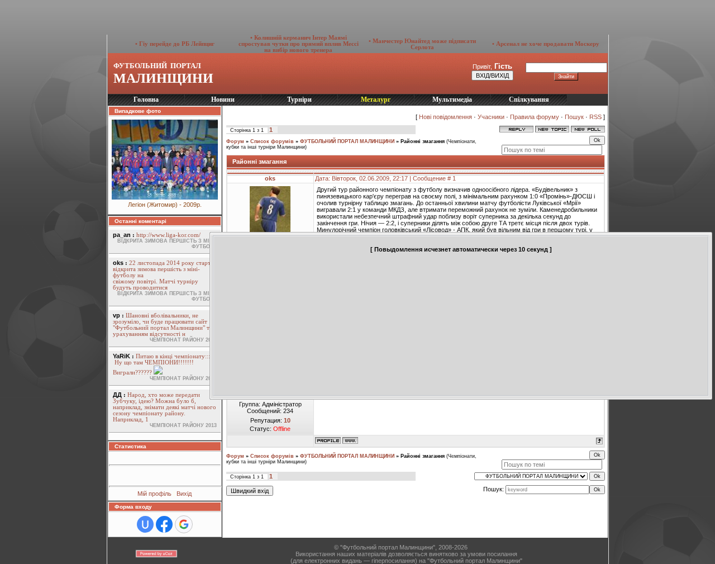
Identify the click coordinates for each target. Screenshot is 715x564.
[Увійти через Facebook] (164, 524)
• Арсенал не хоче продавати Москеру (545, 44)
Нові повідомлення (445, 116)
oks (270, 178)
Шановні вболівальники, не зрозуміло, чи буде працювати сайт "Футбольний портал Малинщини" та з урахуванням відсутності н (164, 324)
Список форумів (272, 141)
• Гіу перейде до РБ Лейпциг (174, 44)
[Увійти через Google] (184, 524)
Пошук (574, 116)
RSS (595, 116)
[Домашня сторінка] (350, 440)
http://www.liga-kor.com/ (168, 235)
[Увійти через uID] (145, 524)
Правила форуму (534, 116)
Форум (235, 141)
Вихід (184, 493)
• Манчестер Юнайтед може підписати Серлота (422, 44)
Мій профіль (155, 493)
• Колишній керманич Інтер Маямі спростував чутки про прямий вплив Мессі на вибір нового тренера (299, 44)
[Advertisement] (226, 17)
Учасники (491, 116)
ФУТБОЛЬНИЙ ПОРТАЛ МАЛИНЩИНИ (347, 141)
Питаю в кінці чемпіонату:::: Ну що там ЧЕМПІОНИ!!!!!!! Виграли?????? (162, 364)
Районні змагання (423, 141)
